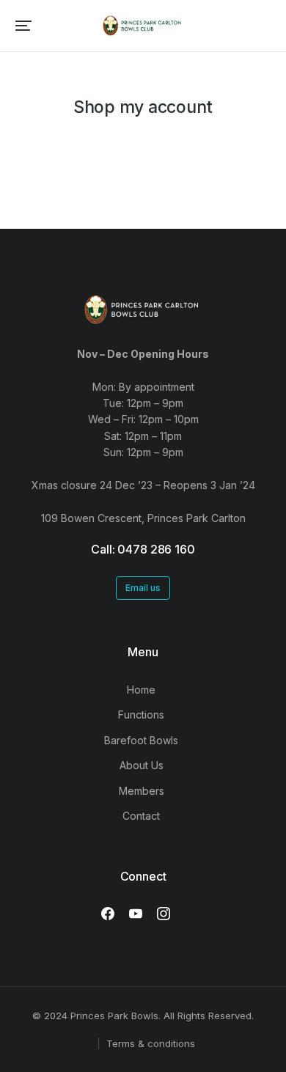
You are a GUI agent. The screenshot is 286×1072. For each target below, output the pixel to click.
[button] (23, 25)
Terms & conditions (150, 1043)
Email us (143, 587)
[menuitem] (143, 690)
